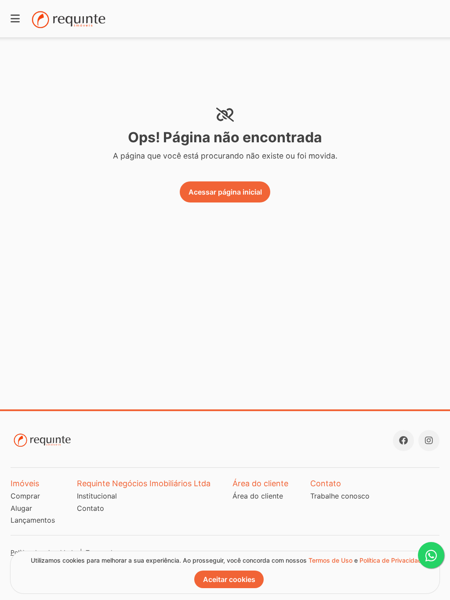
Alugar (21, 508)
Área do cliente (257, 496)
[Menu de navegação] (15, 18)
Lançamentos (33, 520)
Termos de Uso (330, 560)
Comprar (25, 496)
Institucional (97, 496)
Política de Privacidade (392, 560)
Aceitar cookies (229, 579)
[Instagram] (428, 440)
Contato (90, 508)
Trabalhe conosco (340, 496)
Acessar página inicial (225, 192)
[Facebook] (403, 440)
